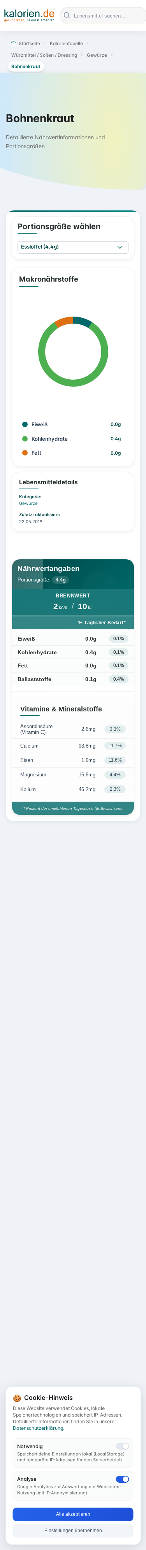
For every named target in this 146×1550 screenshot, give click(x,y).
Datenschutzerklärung (38, 1428)
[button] (120, 248)
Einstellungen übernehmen (73, 1530)
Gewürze (28, 503)
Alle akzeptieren (73, 1514)
